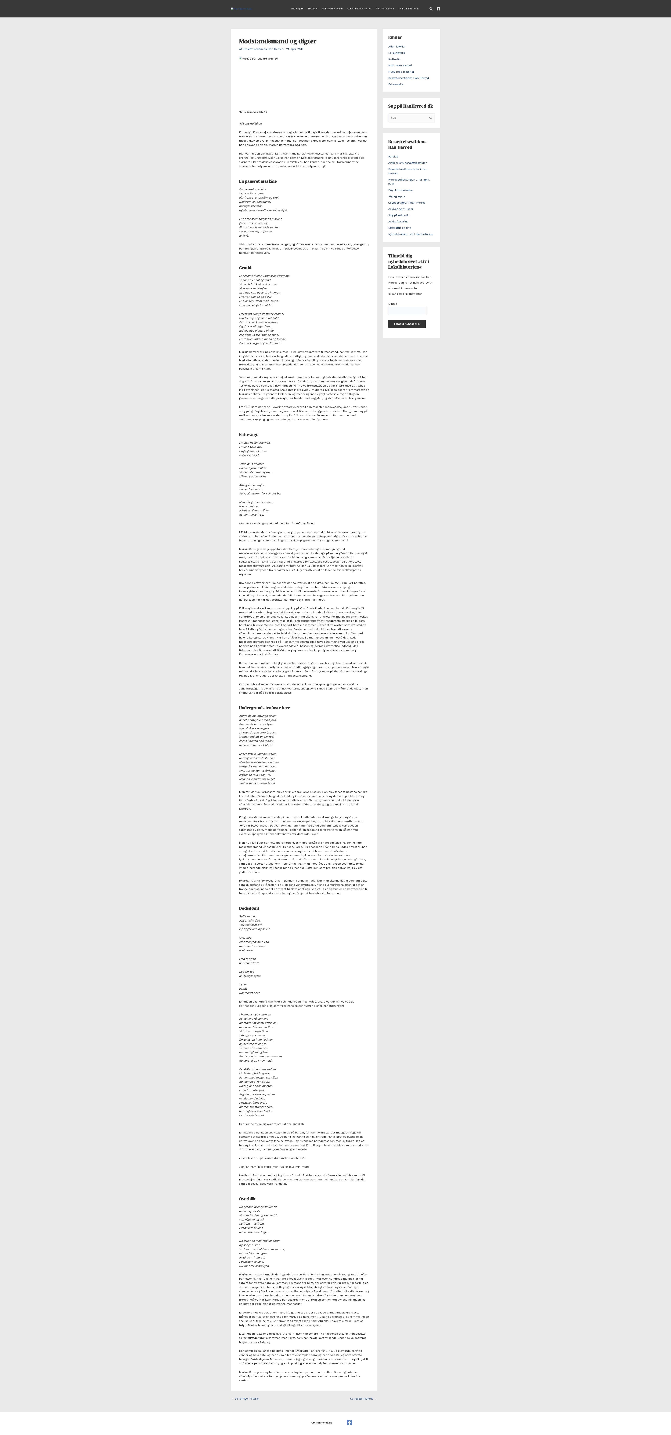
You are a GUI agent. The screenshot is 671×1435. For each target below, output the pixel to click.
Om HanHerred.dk (321, 1422)
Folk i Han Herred (400, 65)
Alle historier (397, 46)
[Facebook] (438, 9)
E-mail (392, 303)
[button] (431, 9)
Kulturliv (394, 59)
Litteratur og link (399, 227)
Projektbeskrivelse (400, 190)
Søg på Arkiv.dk (398, 215)
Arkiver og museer (400, 209)
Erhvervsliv (395, 84)
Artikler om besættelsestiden (407, 162)
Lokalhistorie (397, 52)
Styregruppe (396, 196)
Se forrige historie (245, 1398)
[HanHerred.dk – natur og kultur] (349, 1422)
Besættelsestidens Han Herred (408, 78)
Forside (393, 156)
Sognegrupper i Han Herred (407, 202)
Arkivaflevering (398, 221)
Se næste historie (363, 1398)
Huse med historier (401, 71)
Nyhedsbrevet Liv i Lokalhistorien (410, 234)
